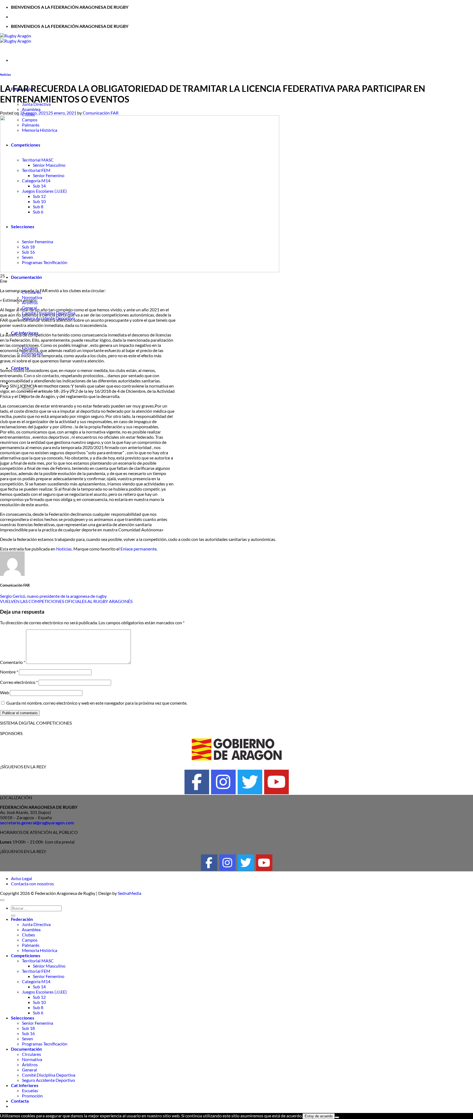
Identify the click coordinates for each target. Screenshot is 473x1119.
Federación (22, 919)
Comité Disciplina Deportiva (48, 1074)
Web (4, 692)
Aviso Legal (21, 878)
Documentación (26, 277)
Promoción (32, 1095)
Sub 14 (39, 986)
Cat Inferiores (24, 1085)
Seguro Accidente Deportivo (48, 1080)
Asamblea (31, 109)
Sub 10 (39, 1002)
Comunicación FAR (101, 112)
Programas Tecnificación (44, 1043)
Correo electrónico (19, 682)
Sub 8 (38, 1007)
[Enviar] (13, 915)
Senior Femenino (48, 976)
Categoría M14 (36, 981)
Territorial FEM (36, 971)
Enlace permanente (138, 548)
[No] (337, 1117)
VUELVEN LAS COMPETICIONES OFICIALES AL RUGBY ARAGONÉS (66, 601)
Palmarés (30, 945)
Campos (30, 939)
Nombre (9, 671)
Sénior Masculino (49, 965)
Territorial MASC (38, 960)
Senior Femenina (37, 1023)
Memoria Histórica (39, 950)
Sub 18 (28, 1028)
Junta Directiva (36, 924)
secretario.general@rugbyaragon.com (37, 822)
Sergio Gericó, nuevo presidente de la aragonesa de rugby (53, 596)
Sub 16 (28, 1033)
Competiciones (25, 955)
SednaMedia (129, 893)
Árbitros (30, 1064)
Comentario (12, 662)
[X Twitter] (250, 782)
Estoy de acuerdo (319, 1116)
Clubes (28, 934)
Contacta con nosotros (32, 883)
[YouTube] (276, 782)
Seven (27, 1038)
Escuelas (30, 1090)
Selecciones (22, 1017)
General (29, 1069)
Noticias (5, 74)
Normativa (32, 1059)
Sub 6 (38, 1012)
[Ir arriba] (2, 900)
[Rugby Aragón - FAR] (15, 38)
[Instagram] (223, 782)
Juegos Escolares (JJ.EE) (44, 991)
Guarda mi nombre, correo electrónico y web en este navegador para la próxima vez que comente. (96, 702)
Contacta (20, 1100)
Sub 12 (39, 997)
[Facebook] (196, 782)
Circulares (31, 1054)
